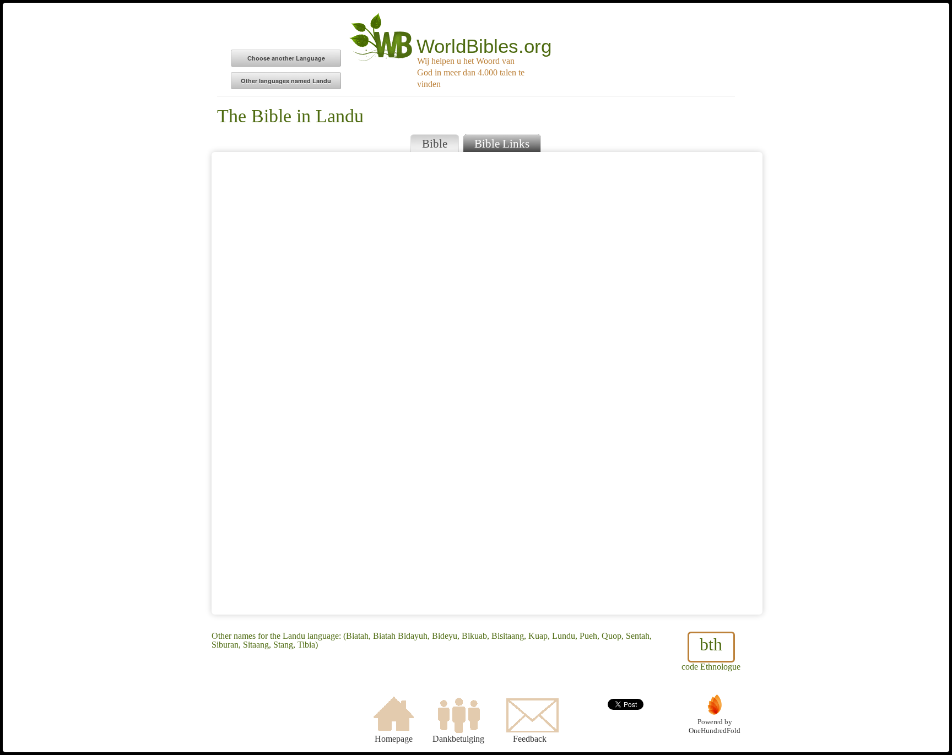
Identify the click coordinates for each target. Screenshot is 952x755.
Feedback (530, 738)
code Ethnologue (710, 652)
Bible (434, 143)
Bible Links (501, 143)
